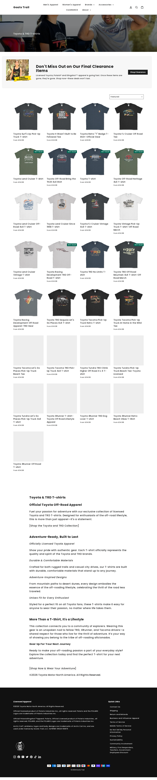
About (85, 10)
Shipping (114, 711)
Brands (89, 4)
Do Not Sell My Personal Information (120, 731)
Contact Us (115, 707)
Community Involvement (121, 744)
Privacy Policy (116, 736)
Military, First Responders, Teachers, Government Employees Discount (121, 750)
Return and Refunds (119, 714)
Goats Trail (21, 7)
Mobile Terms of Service (120, 726)
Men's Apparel (50, 4)
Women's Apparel (71, 4)
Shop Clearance (137, 72)
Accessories (105, 4)
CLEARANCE (72, 10)
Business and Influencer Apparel (124, 718)
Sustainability (116, 740)
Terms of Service (117, 722)
